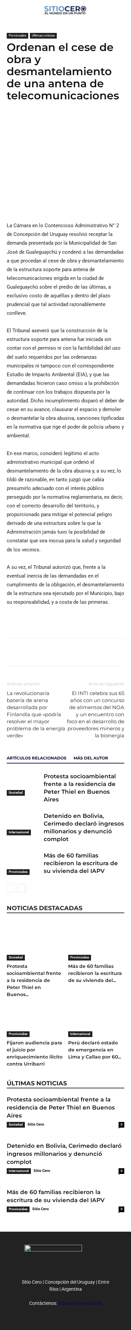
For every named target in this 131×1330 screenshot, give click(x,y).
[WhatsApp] (44, 122)
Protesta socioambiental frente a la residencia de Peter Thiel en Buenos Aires (61, 1107)
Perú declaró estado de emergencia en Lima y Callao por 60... (94, 1050)
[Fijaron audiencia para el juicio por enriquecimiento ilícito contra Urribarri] (35, 1017)
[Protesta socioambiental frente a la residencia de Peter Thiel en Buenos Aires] (23, 784)
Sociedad (16, 792)
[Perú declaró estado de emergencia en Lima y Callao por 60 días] (96, 1017)
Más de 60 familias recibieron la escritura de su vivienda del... (95, 973)
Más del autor (91, 757)
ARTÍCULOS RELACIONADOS (37, 757)
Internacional (19, 832)
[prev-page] (11, 888)
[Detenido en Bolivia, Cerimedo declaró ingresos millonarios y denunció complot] (23, 823)
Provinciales (17, 35)
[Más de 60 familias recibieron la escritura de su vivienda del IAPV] (23, 863)
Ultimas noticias (43, 35)
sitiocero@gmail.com (80, 1303)
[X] (29, 122)
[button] (121, 9)
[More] (60, 122)
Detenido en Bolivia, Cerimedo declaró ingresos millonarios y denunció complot (64, 1153)
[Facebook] (13, 122)
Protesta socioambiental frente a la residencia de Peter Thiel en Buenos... (34, 980)
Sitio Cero (36, 1124)
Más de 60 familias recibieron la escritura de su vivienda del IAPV (81, 863)
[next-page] (21, 888)
